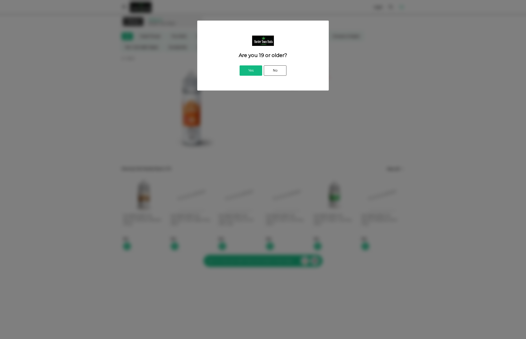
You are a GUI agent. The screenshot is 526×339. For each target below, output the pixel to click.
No (275, 70)
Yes (251, 70)
